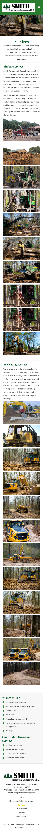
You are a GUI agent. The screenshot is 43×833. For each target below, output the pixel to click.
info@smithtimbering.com (24, 792)
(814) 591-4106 (16, 790)
